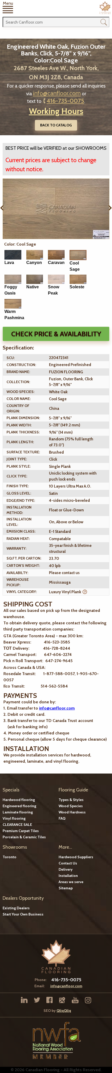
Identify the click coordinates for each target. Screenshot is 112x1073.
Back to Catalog (56, 125)
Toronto (9, 857)
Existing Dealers (16, 908)
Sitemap (66, 888)
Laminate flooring (18, 812)
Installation (68, 875)
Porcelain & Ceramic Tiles (24, 837)
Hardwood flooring (19, 799)
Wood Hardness (72, 812)
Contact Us (68, 863)
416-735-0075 (65, 100)
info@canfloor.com (57, 93)
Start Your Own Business (23, 914)
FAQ (62, 818)
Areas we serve (71, 881)
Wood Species (71, 806)
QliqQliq (64, 1010)
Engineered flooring (19, 806)
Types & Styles (71, 799)
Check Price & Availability (56, 334)
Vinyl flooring (14, 818)
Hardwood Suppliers (76, 857)
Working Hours (56, 111)
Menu (8, 3)
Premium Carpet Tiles (21, 830)
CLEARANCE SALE (17, 824)
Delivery (66, 869)
